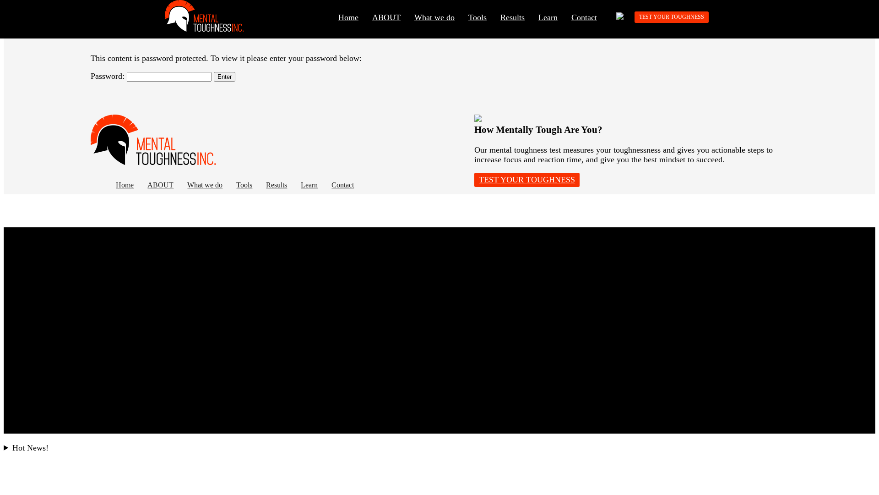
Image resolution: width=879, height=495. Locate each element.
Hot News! (30, 447)
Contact (584, 17)
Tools (477, 17)
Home (348, 17)
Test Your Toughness (671, 17)
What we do (434, 17)
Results (512, 17)
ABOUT (386, 17)
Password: (109, 76)
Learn (548, 17)
